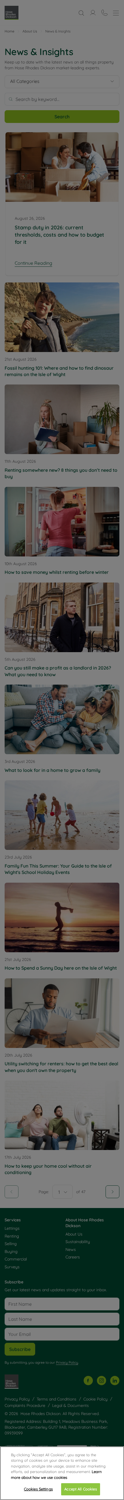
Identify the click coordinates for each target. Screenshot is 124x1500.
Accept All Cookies (80, 1489)
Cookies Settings (38, 1489)
